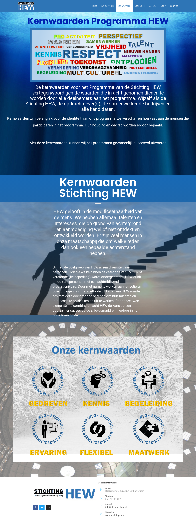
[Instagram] (48, 507)
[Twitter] (42, 507)
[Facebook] (35, 507)
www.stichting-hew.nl (116, 515)
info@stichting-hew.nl (116, 507)
